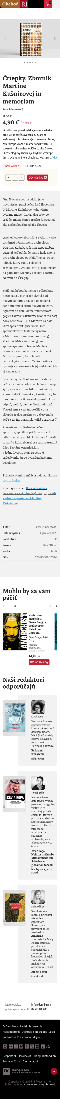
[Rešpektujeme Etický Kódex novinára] (21, 1071)
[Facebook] (16, 1046)
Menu (56, 4)
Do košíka (36, 177)
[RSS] (48, 1046)
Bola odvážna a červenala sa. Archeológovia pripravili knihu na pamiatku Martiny (29, 493)
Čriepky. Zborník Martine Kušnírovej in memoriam (24, 62)
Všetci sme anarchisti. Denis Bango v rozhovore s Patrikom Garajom (37, 623)
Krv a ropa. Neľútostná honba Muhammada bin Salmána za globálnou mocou (42, 858)
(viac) (34, 846)
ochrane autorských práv (38, 1084)
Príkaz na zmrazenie (37, 752)
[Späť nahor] (54, 1071)
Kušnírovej (10, 503)
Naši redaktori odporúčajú (23, 682)
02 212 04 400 (39, 1009)
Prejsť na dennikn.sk (40, 4)
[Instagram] (5, 1046)
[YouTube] (10, 1046)
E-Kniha (33, 165)
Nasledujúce (54, 38)
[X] (32, 1046)
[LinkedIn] (37, 1046)
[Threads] (26, 1046)
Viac (54, 157)
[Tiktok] (42, 1046)
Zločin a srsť (39, 972)
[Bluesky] (21, 1046)
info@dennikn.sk (41, 1004)
